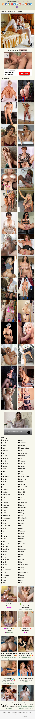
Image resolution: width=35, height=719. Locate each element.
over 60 (22, 494)
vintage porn (24, 572)
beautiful (5, 458)
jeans (4, 577)
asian (4, 445)
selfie (22, 523)
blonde (4, 474)
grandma (5, 549)
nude (21, 471)
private (22, 510)
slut (21, 541)
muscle (22, 461)
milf (21, 450)
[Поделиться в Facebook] (6, 4)
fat (3, 531)
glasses (5, 546)
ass (3, 448)
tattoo (22, 551)
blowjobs (5, 476)
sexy (21, 528)
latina (4, 583)
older (21, 482)
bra (3, 484)
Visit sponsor (23, 50)
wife (21, 580)
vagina (22, 570)
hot (3, 567)
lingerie (22, 445)
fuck (4, 539)
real (21, 515)
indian (4, 572)
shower (22, 533)
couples (5, 502)
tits (21, 562)
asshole (5, 450)
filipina (4, 536)
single (22, 536)
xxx (21, 583)
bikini (4, 469)
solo (21, 546)
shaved (22, 531)
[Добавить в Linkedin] (14, 4)
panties (22, 500)
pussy (22, 513)
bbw (4, 453)
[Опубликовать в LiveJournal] (17, 4)
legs (21, 440)
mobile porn (24, 453)
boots (4, 482)
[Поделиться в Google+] (12, 4)
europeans (6, 526)
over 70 (22, 497)
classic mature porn (9, 494)
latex (4, 580)
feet (3, 533)
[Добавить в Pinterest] (20, 4)
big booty (5, 463)
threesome (23, 557)
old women (23, 479)
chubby (5, 492)
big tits (4, 466)
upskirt (22, 567)
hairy (4, 554)
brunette (5, 487)
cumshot (5, 507)
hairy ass (5, 557)
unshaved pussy (25, 564)
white (22, 577)
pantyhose (23, 502)
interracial (5, 575)
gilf (3, 541)
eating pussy (6, 518)
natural (22, 463)
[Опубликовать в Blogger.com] (3, 4)
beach (4, 456)
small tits (23, 544)
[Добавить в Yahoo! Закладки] (17, 7)
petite (22, 505)
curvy (4, 513)
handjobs (5, 559)
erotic (4, 523)
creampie (5, 505)
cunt (4, 510)
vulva (22, 575)
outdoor (22, 484)
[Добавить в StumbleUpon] (26, 4)
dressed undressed (8, 515)
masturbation (24, 448)
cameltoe (5, 489)
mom (21, 458)
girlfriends (5, 544)
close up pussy (7, 500)
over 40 (22, 489)
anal (4, 443)
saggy (22, 520)
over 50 (22, 492)
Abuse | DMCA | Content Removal (13, 712)
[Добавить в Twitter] (31, 4)
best (4, 461)
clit (3, 497)
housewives (6, 570)
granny (4, 551)
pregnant (23, 507)
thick (21, 554)
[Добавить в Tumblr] (28, 4)
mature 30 (23, 487)
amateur (5, 440)
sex (21, 526)
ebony (4, 520)
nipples (22, 466)
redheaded (23, 518)
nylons (22, 474)
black (4, 471)
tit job (22, 559)
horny (4, 564)
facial (4, 528)
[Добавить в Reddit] (23, 4)
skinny (22, 539)
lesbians (23, 443)
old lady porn (24, 476)
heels (4, 562)
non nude (23, 469)
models (22, 456)
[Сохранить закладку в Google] (9, 4)
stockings (23, 549)
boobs (4, 479)
